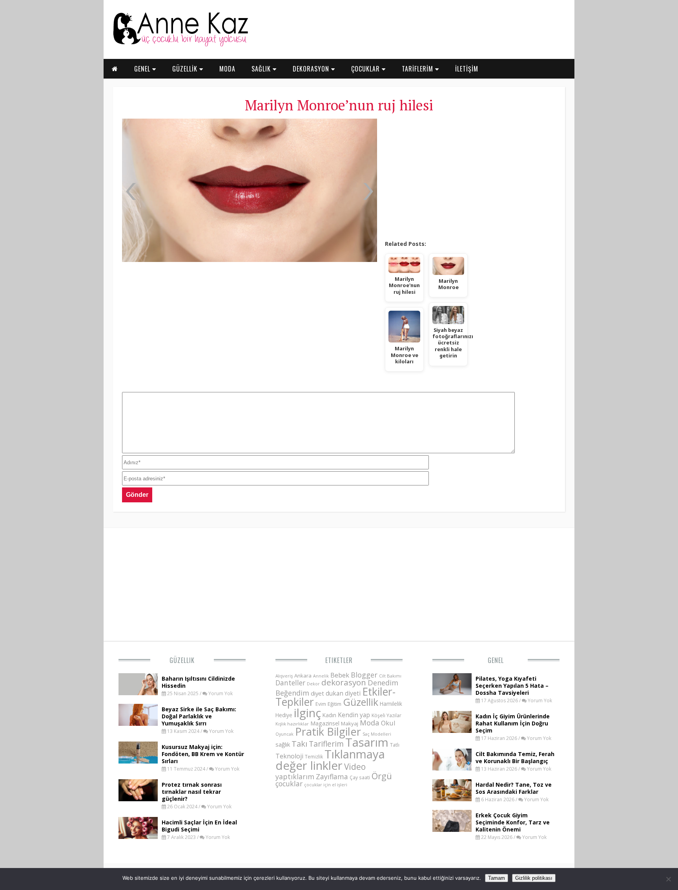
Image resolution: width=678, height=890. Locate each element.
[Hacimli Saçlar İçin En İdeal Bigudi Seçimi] (138, 836)
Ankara (303, 675)
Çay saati (360, 777)
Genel (496, 660)
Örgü (382, 776)
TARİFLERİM (418, 68)
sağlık (282, 744)
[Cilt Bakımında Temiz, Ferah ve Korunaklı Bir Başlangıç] (452, 768)
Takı (299, 743)
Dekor (313, 684)
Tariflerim (326, 743)
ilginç (307, 713)
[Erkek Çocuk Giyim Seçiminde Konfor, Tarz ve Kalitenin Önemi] (452, 829)
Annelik (321, 676)
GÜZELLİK (185, 68)
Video (355, 766)
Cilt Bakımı (390, 676)
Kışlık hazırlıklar (292, 724)
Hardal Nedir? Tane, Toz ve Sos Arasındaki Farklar (514, 788)
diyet (317, 693)
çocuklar (289, 783)
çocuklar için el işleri (325, 784)
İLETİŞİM (466, 68)
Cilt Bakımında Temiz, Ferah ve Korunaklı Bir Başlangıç (515, 757)
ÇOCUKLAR (366, 68)
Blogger (364, 674)
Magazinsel (324, 723)
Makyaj (349, 723)
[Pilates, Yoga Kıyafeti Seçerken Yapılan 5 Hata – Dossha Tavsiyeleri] (452, 693)
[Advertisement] (470, 177)
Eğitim (334, 703)
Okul (388, 722)
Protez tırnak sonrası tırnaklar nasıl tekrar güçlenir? (192, 791)
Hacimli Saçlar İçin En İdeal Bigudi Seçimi (199, 826)
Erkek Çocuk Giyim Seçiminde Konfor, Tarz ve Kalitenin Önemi (513, 822)
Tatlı (394, 745)
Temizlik (314, 756)
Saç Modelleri (377, 734)
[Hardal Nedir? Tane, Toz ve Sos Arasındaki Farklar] (452, 799)
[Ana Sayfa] (180, 44)
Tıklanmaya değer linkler (330, 759)
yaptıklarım (294, 776)
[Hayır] (668, 879)
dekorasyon (343, 682)
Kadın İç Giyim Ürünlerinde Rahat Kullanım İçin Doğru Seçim (513, 723)
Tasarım (366, 742)
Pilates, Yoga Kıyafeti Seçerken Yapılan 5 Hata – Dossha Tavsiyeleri (512, 685)
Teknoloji (289, 756)
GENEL (143, 68)
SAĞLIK (262, 68)
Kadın (329, 715)
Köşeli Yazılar (386, 715)
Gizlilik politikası (533, 878)
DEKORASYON (312, 68)
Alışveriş (284, 676)
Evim (320, 704)
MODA (227, 68)
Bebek (339, 674)
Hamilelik (391, 703)
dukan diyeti (343, 693)
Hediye (283, 715)
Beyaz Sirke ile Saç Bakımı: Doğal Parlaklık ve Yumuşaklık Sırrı (199, 716)
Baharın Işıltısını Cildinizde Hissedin (198, 682)
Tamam (496, 878)
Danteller (290, 682)
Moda (369, 722)
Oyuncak (284, 734)
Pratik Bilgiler (328, 731)
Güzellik (182, 660)
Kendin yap (354, 715)
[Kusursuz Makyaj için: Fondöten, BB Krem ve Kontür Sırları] (138, 761)
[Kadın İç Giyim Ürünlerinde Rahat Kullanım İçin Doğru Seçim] (452, 730)
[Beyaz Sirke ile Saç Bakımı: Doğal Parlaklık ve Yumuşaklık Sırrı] (138, 723)
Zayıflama (332, 776)
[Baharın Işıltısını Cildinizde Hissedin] (138, 693)
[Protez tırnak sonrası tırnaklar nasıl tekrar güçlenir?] (138, 799)
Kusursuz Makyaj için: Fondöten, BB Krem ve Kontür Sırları (203, 754)
